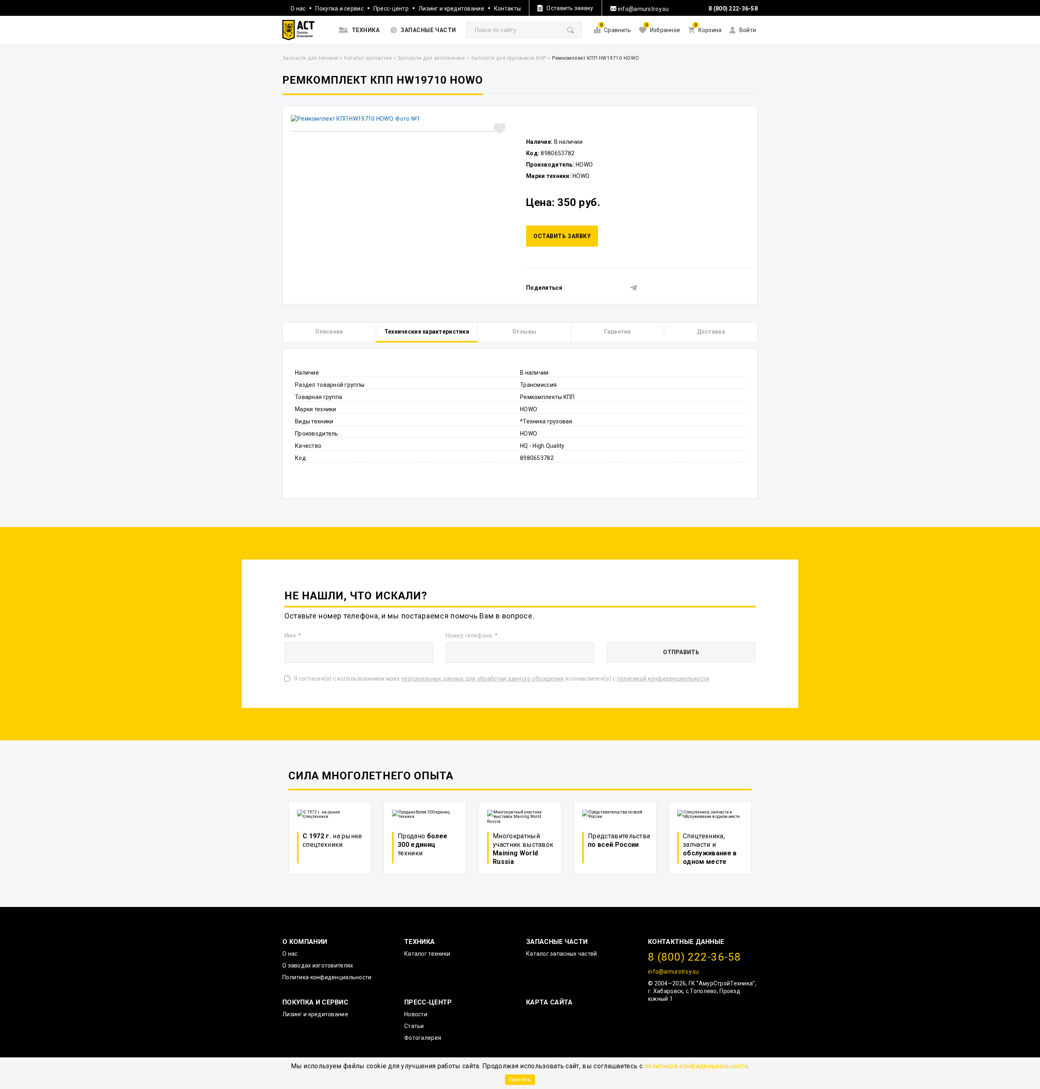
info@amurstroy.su (643, 9)
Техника (419, 942)
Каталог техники (427, 953)
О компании (304, 942)
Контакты (507, 8)
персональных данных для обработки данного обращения (482, 678)
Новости (415, 1014)
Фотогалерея (422, 1038)
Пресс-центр (391, 8)
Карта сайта (549, 1002)
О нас (298, 8)
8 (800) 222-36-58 (733, 8)
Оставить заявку (562, 236)
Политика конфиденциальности (327, 977)
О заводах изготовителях (317, 965)
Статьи (414, 1026)
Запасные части (556, 942)
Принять (520, 1079)
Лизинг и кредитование (451, 8)
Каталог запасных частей (561, 953)
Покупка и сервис (339, 8)
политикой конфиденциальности (696, 1066)
